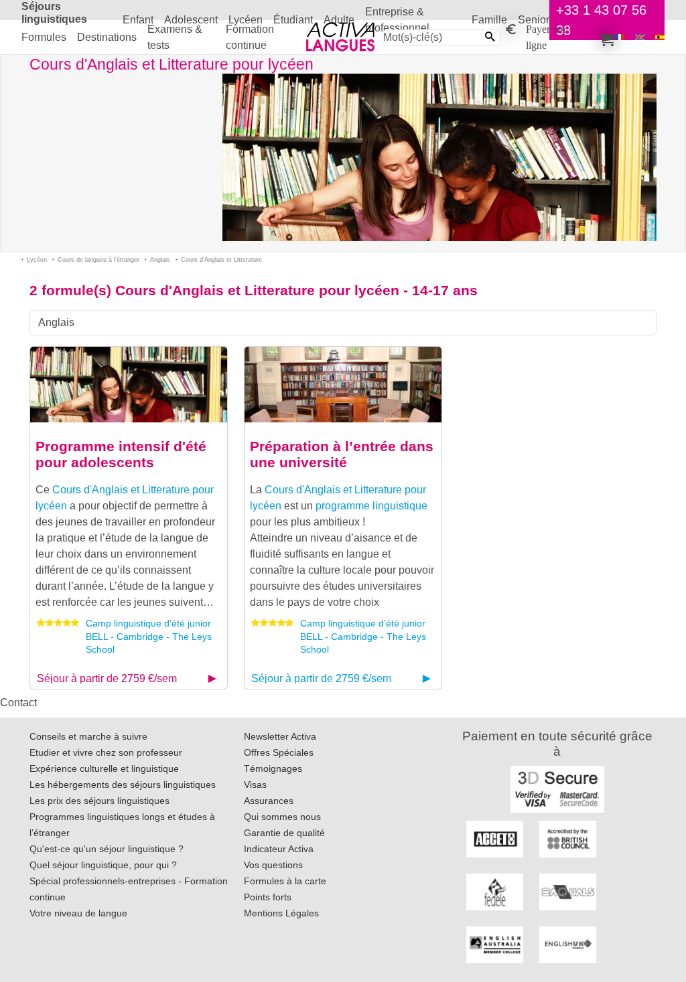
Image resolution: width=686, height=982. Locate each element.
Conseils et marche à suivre (88, 736)
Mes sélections (605, 37)
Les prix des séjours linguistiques (99, 800)
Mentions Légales (281, 913)
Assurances (268, 800)
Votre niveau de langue (78, 913)
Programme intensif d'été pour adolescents (121, 454)
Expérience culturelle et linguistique (104, 768)
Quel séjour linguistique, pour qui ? (103, 865)
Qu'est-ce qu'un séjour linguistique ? (106, 848)
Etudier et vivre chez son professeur (105, 752)
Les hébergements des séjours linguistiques (122, 784)
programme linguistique (371, 505)
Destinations (107, 37)
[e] (639, 37)
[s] (660, 37)
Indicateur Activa (279, 848)
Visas (255, 784)
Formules (43, 37)
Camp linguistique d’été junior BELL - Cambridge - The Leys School (149, 636)
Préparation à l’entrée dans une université (341, 454)
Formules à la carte (285, 881)
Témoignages (273, 768)
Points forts (267, 897)
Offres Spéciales (279, 752)
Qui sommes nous (282, 816)
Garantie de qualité (284, 832)
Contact (18, 702)
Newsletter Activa (280, 736)
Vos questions (273, 865)
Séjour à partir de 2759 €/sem (107, 678)
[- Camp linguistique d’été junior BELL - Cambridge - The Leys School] (128, 383)
